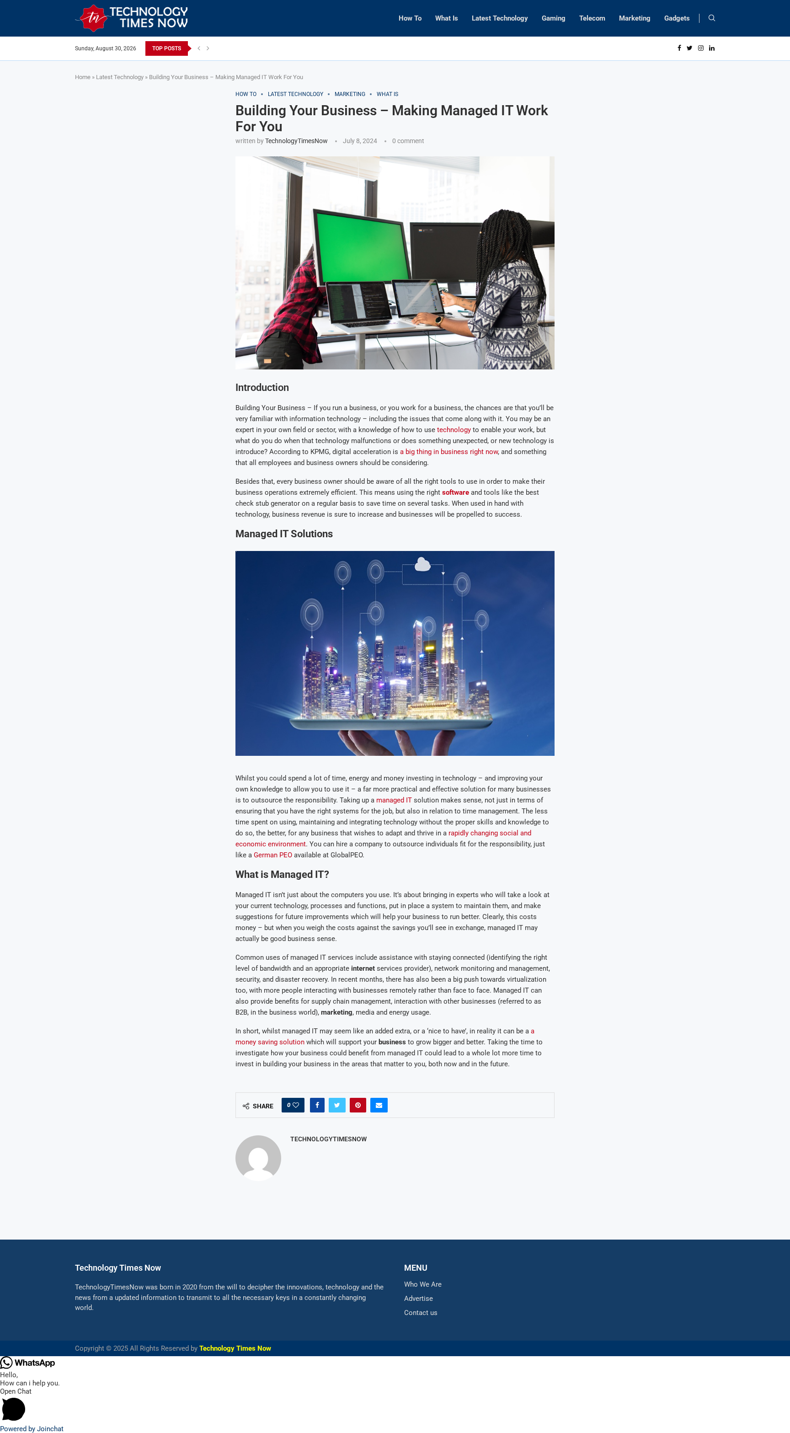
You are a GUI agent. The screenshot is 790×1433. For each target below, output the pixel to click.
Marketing (635, 18)
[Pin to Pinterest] (358, 1105)
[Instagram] (701, 48)
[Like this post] (296, 1105)
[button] (395, 1406)
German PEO (273, 855)
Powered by (32, 1429)
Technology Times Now (235, 1348)
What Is (446, 18)
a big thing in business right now (449, 452)
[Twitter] (689, 48)
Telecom (592, 18)
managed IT (394, 800)
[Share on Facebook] (317, 1105)
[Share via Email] (379, 1105)
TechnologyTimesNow (296, 140)
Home (83, 77)
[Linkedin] (712, 48)
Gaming (554, 18)
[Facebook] (679, 48)
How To (410, 18)
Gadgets (677, 18)
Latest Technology (500, 18)
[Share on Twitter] (337, 1105)
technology (454, 430)
